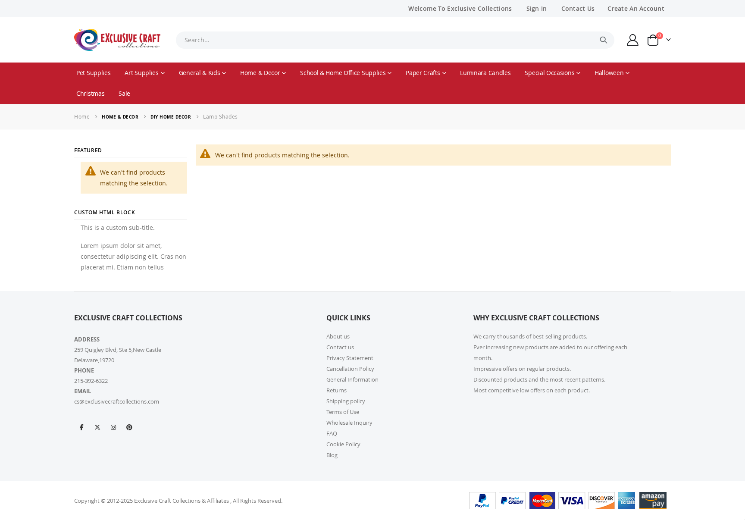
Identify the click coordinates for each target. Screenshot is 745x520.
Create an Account (635, 8)
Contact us (340, 347)
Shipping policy (345, 401)
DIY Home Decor (170, 117)
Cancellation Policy (350, 369)
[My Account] (633, 40)
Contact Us (578, 8)
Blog (332, 455)
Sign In (536, 8)
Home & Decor (120, 117)
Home (82, 116)
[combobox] (395, 40)
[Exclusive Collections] (117, 40)
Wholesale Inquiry (349, 422)
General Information (352, 379)
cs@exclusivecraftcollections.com (116, 401)
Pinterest (129, 426)
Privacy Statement (349, 358)
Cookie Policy (343, 444)
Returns (336, 390)
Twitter (97, 426)
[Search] (604, 40)
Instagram (113, 426)
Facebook (81, 426)
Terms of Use (342, 412)
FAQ (331, 433)
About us (338, 336)
